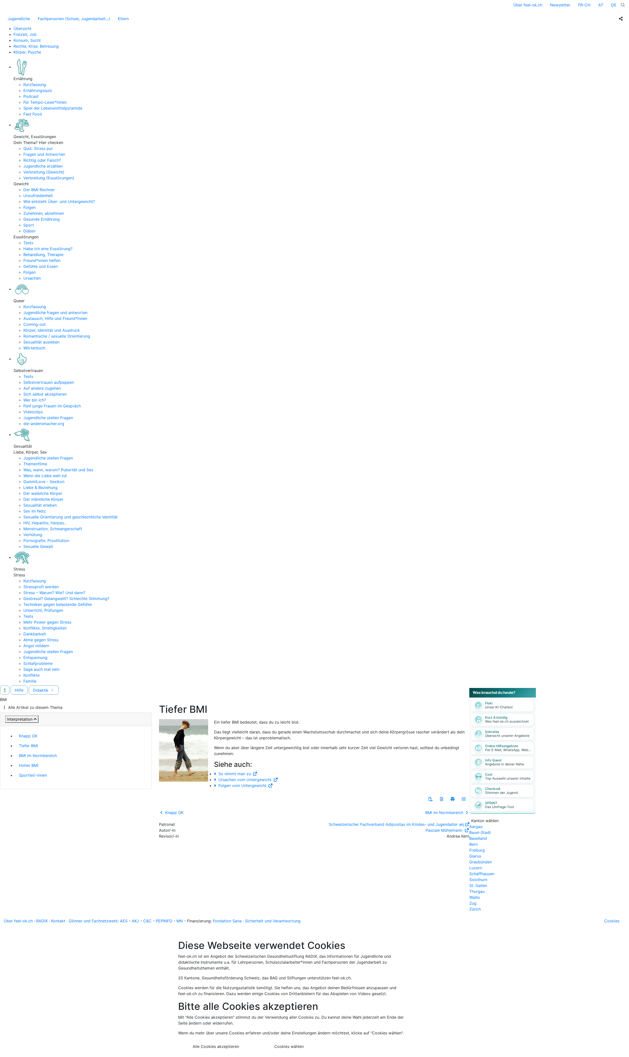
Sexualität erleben (40, 505)
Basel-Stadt (480, 832)
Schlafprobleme (38, 663)
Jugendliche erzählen (43, 166)
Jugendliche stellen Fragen (48, 417)
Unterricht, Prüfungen (43, 610)
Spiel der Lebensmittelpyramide (52, 108)
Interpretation (19, 719)
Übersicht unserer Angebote (507, 736)
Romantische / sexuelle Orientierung (56, 336)
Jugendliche (19, 18)
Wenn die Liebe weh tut (45, 475)
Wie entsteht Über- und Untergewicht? (59, 201)
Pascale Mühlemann (444, 830)
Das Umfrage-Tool (499, 807)
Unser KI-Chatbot (499, 707)
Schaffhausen (481, 873)
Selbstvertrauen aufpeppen (48, 382)
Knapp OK (28, 735)
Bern (473, 844)
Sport (28, 225)
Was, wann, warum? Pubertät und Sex (58, 469)
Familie (29, 681)
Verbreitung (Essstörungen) (48, 177)
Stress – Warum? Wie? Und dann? (54, 592)
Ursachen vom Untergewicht (245, 779)
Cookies (611, 920)
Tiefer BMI (28, 745)
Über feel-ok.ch (527, 4)
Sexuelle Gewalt (38, 546)
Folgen (29, 207)
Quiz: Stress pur (38, 148)
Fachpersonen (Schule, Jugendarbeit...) (74, 18)
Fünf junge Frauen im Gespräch (52, 405)
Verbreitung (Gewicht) (43, 172)
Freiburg (477, 850)
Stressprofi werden (41, 586)
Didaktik (41, 690)
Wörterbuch (34, 347)
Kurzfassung (34, 84)
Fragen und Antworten (44, 154)
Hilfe (19, 690)
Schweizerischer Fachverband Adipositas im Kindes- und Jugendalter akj (396, 824)
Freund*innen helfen (41, 260)
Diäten (29, 231)
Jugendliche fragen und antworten (55, 312)
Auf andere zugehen (42, 388)
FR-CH (584, 4)
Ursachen (32, 278)
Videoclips (33, 411)
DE (613, 4)
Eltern (123, 18)
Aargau (476, 826)
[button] (430, 799)
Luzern (475, 867)
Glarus (475, 856)
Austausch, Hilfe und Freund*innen (55, 318)
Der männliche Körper (43, 499)
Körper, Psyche (27, 52)
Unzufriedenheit (38, 195)
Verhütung (32, 534)
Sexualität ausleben (41, 342)
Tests (28, 242)
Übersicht (22, 28)
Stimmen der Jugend (501, 793)
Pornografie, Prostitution (46, 540)
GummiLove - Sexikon (43, 481)
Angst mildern (36, 645)
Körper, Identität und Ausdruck (51, 330)
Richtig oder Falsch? (42, 160)
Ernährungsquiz (37, 90)
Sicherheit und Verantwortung (272, 920)
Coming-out (34, 324)
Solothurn (478, 879)
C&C (147, 920)
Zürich (475, 909)
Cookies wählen (289, 1046)
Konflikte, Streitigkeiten (45, 628)
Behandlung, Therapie (43, 254)
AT (600, 4)
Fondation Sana (227, 920)
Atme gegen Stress (40, 639)
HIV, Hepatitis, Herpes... (45, 522)
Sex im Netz (34, 511)
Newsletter (560, 4)
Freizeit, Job (25, 34)
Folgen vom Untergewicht (242, 785)
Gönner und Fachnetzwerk (93, 920)
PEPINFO (164, 920)
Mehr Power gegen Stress (47, 622)
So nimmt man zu (234, 773)
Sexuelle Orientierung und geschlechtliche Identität (70, 516)
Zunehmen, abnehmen (43, 213)
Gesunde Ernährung (41, 219)
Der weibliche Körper (42, 493)
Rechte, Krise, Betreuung (36, 46)
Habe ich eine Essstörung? (47, 248)
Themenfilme (35, 463)
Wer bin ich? (34, 400)
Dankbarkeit (34, 633)
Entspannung (35, 657)
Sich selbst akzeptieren (45, 394)
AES (124, 920)
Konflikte (31, 675)
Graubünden (480, 861)
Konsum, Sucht (27, 40)
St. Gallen (478, 885)
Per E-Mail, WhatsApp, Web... (508, 750)
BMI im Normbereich (38, 755)
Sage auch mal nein (41, 669)
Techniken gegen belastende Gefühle (57, 604)
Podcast (31, 96)
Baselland (478, 838)
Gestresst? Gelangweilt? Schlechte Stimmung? (66, 598)
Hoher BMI (28, 765)
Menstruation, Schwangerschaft (52, 528)
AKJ (135, 920)
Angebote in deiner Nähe (504, 764)
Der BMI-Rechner (39, 189)
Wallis (474, 897)
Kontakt (58, 920)
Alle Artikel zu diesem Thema (35, 707)
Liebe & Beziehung (40, 487)
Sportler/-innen (33, 775)
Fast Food (32, 114)
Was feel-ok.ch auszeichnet (507, 721)
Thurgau (477, 891)
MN (179, 920)
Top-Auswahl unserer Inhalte (507, 778)
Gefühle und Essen (40, 266)
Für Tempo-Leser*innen (45, 102)
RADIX (42, 920)
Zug (472, 903)
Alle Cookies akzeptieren (216, 1046)
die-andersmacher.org (43, 423)
